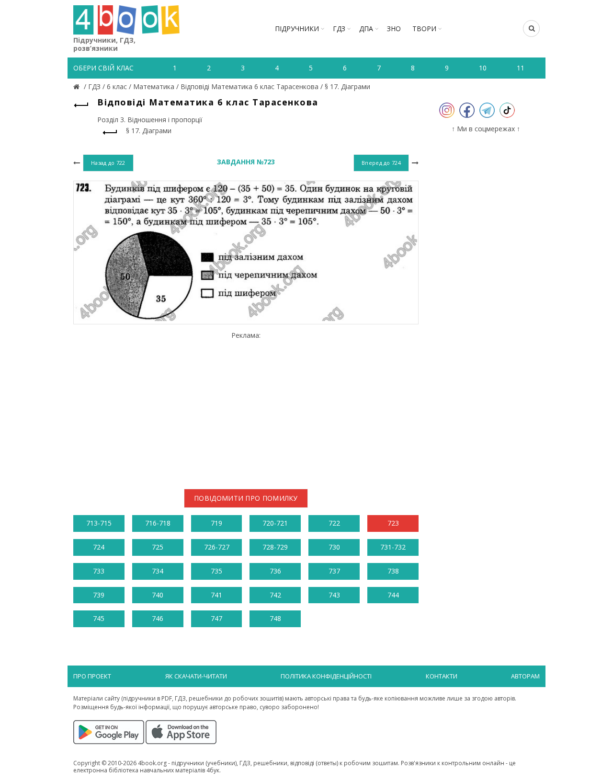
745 (98, 618)
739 (98, 594)
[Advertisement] (246, 406)
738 (393, 570)
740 (157, 594)
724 (98, 546)
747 (216, 618)
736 (275, 570)
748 (275, 618)
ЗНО (394, 28)
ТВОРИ (424, 28)
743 (334, 594)
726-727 (216, 546)
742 (275, 594)
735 (216, 570)
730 (334, 546)
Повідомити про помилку (246, 498)
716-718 (157, 523)
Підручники (297, 28)
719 (216, 523)
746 (157, 618)
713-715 (99, 523)
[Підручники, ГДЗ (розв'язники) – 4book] (77, 86)
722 (334, 523)
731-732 (393, 546)
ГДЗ (339, 28)
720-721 (275, 523)
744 (393, 594)
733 (98, 570)
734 (157, 570)
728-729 (275, 546)
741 (216, 594)
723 (393, 523)
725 (157, 546)
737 (334, 570)
